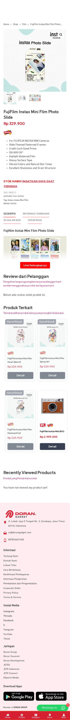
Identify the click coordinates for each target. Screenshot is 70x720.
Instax (21, 196)
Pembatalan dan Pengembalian (20, 583)
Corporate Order (12, 588)
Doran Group (10, 652)
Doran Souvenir (11, 656)
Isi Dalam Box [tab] (12, 220)
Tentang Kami (10, 556)
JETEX (6, 665)
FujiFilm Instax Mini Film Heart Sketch (19, 360)
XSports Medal (11, 677)
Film (15, 196)
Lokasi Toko (9, 565)
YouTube (7, 634)
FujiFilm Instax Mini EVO (52, 431)
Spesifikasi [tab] (35, 220)
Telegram (8, 629)
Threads (7, 616)
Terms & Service (12, 597)
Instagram (8, 611)
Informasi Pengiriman (15, 579)
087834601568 (16, 539)
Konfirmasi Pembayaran (16, 574)
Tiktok (6, 639)
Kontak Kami (10, 560)
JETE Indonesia (11, 669)
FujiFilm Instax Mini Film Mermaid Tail (19, 431)
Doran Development (13, 660)
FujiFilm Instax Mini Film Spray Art (52, 360)
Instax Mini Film (21, 200)
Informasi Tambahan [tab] (36, 214)
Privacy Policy (10, 593)
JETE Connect (10, 673)
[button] (61, 35)
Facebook (8, 620)
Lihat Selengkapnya (35, 265)
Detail (20, 375)
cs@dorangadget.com (19, 532)
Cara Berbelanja (12, 570)
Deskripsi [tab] (10, 214)
